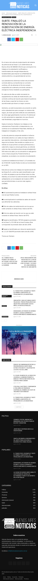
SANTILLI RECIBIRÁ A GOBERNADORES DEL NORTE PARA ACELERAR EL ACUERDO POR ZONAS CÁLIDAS (24, 440)
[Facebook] (9, 39)
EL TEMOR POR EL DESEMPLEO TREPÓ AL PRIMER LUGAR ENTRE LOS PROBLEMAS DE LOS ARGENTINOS (24, 292)
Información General (11, 13)
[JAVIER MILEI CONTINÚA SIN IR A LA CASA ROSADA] (7, 431)
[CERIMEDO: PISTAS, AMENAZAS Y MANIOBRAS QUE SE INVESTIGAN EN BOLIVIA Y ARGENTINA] (7, 422)
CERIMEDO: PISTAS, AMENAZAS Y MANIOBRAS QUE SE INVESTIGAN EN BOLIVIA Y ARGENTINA (24, 421)
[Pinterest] (17, 39)
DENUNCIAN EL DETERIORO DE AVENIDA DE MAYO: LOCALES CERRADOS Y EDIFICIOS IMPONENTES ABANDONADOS (25, 312)
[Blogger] (10, 563)
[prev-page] (3, 320)
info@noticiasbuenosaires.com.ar (17, 551)
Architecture (5, 316)
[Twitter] (13, 39)
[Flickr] (19, 563)
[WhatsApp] (21, 39)
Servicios (14, 17)
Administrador (7, 35)
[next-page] (6, 320)
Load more (18, 407)
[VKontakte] (27, 563)
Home (3, 13)
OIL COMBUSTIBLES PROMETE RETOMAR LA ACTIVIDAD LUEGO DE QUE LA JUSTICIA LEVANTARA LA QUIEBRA (9, 261)
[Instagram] (23, 563)
